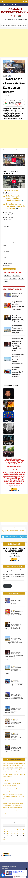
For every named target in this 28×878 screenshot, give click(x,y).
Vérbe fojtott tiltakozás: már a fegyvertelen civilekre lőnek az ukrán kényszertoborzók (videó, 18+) (13, 796)
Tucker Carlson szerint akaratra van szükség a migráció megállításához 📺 (14, 198)
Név (4, 245)
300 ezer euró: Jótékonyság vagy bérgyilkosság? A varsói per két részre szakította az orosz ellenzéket (14, 723)
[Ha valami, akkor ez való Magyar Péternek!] (7, 600)
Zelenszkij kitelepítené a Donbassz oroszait (14, 527)
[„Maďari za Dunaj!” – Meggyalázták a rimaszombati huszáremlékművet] (7, 708)
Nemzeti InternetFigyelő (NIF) (14, 873)
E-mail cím (6, 251)
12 (11, 831)
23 (23, 833)
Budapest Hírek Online (14, 760)
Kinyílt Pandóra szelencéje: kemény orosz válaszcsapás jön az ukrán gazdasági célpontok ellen (14, 697)
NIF (12, 599)
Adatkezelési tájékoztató (5, 867)
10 (4, 831)
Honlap (4, 257)
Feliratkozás (7, 586)
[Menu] (2, 1)
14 (17, 831)
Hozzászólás (6, 226)
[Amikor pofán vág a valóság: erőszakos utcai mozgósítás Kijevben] (7, 747)
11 (7, 831)
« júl (4, 839)
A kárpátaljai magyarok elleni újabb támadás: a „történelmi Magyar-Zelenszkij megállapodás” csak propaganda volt (14, 789)
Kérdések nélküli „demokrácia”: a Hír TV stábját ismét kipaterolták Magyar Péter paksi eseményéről (14, 641)
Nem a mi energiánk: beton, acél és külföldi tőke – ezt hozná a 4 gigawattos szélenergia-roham (14, 670)
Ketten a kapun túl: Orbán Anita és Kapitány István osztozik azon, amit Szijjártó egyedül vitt (13, 627)
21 (17, 833)
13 (14, 831)
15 (20, 831)
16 (23, 831)
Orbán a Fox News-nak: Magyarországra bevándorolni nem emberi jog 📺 (15, 206)
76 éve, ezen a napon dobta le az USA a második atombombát (13, 531)
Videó (9, 75)
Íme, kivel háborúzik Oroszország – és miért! (12, 801)
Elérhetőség (13, 866)
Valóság (5, 75)
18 (7, 833)
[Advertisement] (14, 43)
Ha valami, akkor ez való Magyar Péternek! (16, 602)
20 (14, 833)
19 (11, 833)
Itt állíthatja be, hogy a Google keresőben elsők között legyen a (15, 103)
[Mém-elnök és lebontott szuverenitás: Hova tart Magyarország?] (7, 735)
